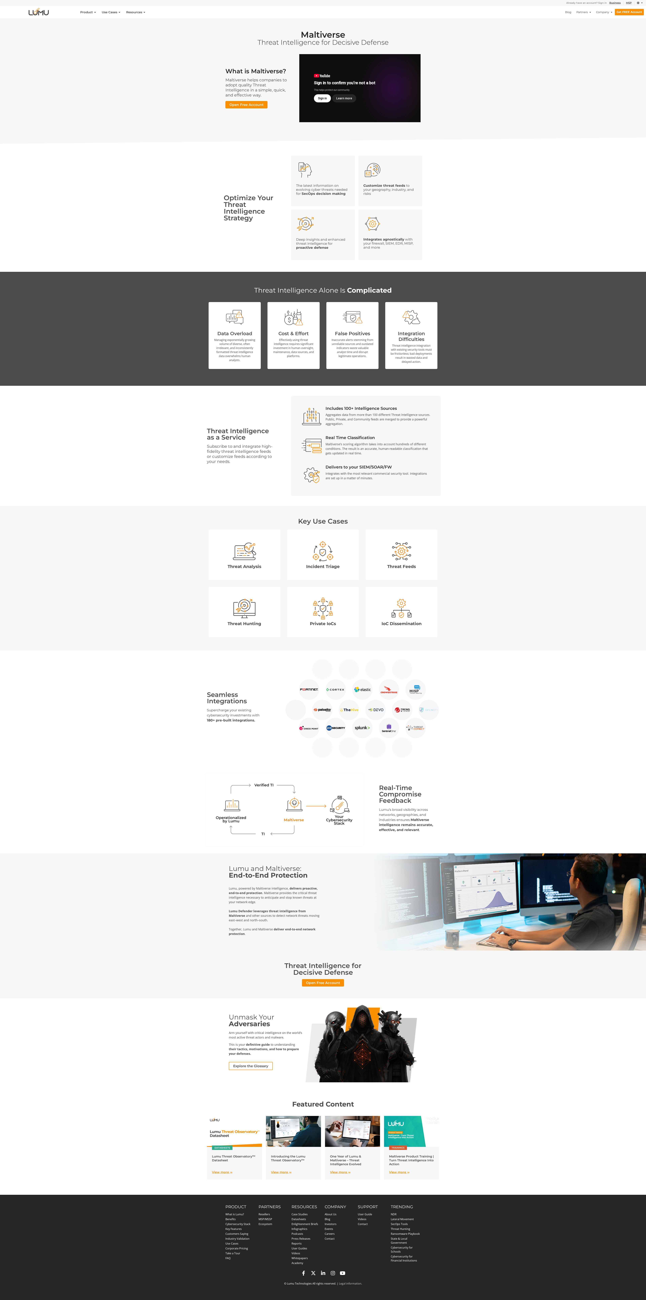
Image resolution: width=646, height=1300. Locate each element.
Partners (582, 12)
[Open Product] (95, 12)
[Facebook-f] (303, 1273)
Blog (568, 12)
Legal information (350, 1283)
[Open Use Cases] (119, 12)
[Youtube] (342, 1273)
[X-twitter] (313, 1273)
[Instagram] (333, 1273)
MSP (629, 2)
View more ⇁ (222, 1172)
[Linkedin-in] (323, 1273)
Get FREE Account (629, 12)
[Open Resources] (144, 12)
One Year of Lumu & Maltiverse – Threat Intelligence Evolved (345, 1160)
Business (615, 2)
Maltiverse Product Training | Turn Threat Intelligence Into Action (411, 1160)
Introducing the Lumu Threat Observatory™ (288, 1158)
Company (602, 12)
